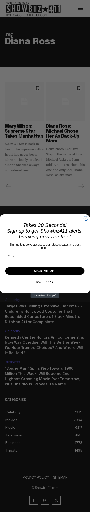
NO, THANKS (45, 282)
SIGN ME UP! (45, 270)
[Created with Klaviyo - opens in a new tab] (44, 295)
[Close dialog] (86, 218)
